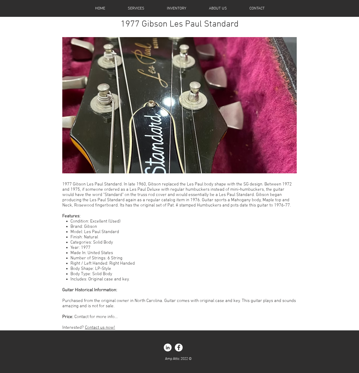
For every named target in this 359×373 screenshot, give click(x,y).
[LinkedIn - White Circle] (168, 347)
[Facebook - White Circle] (179, 347)
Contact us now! (100, 327)
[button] (179, 105)
